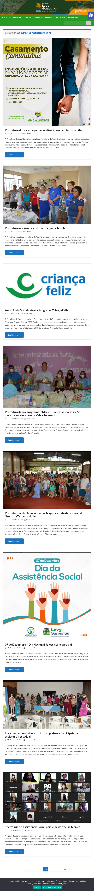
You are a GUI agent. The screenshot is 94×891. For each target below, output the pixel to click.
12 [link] (56, 869)
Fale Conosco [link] (60, 17)
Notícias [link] (37, 17)
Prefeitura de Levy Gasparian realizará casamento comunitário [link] (45, 130)
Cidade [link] (27, 17)
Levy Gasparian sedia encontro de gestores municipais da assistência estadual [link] (41, 734)
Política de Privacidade (52, 887)
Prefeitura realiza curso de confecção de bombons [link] (37, 228)
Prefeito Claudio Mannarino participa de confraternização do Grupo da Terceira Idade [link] (44, 514)
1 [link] (28, 869)
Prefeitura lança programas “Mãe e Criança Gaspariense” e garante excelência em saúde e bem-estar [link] (42, 413)
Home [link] (4, 17)
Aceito (37, 887)
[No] (91, 884)
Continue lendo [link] (14, 155)
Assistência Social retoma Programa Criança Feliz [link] (36, 310)
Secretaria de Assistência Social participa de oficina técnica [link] (42, 827)
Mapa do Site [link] (73, 17)
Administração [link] (15, 17)
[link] (91, 15)
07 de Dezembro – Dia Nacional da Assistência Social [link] (38, 644)
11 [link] (51, 869)
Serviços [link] (47, 17)
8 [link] (36, 869)
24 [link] (65, 869)
